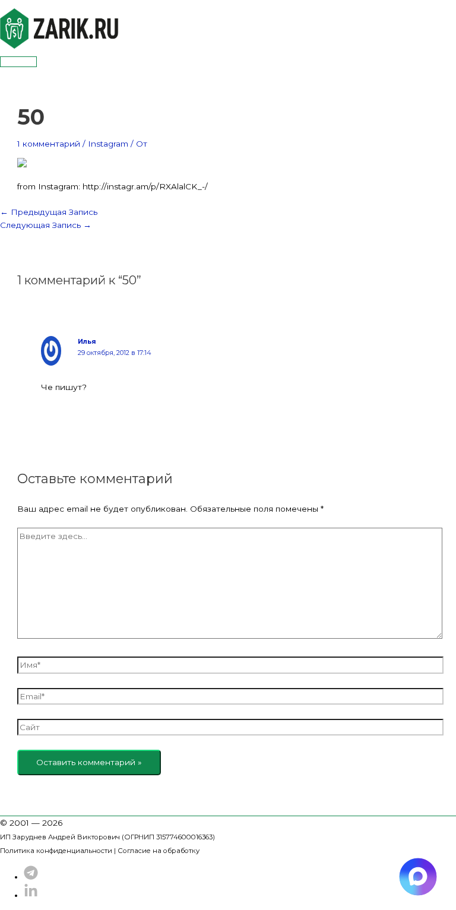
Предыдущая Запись (48, 212)
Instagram (108, 143)
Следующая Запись (45, 225)
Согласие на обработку (159, 850)
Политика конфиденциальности (56, 850)
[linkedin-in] (31, 895)
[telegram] (31, 877)
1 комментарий (48, 143)
